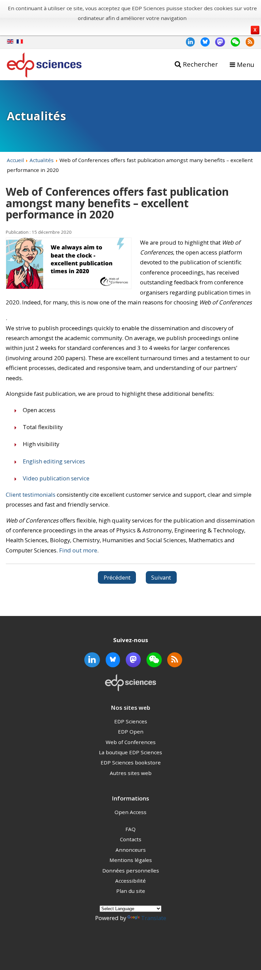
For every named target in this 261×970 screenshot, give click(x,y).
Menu (245, 64)
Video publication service (56, 478)
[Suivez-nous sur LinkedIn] (187, 42)
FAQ (130, 829)
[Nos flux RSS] (247, 42)
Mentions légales (130, 860)
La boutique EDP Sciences (130, 752)
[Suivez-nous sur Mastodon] (217, 42)
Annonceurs (131, 849)
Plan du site (130, 890)
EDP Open (130, 731)
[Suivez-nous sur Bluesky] (202, 42)
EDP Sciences (130, 721)
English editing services (54, 461)
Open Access (130, 812)
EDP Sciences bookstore (131, 762)
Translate (153, 918)
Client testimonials (30, 494)
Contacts (130, 839)
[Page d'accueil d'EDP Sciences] (44, 66)
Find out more (78, 550)
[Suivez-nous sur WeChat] (232, 42)
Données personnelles (130, 870)
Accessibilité (130, 880)
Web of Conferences (131, 742)
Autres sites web (131, 773)
